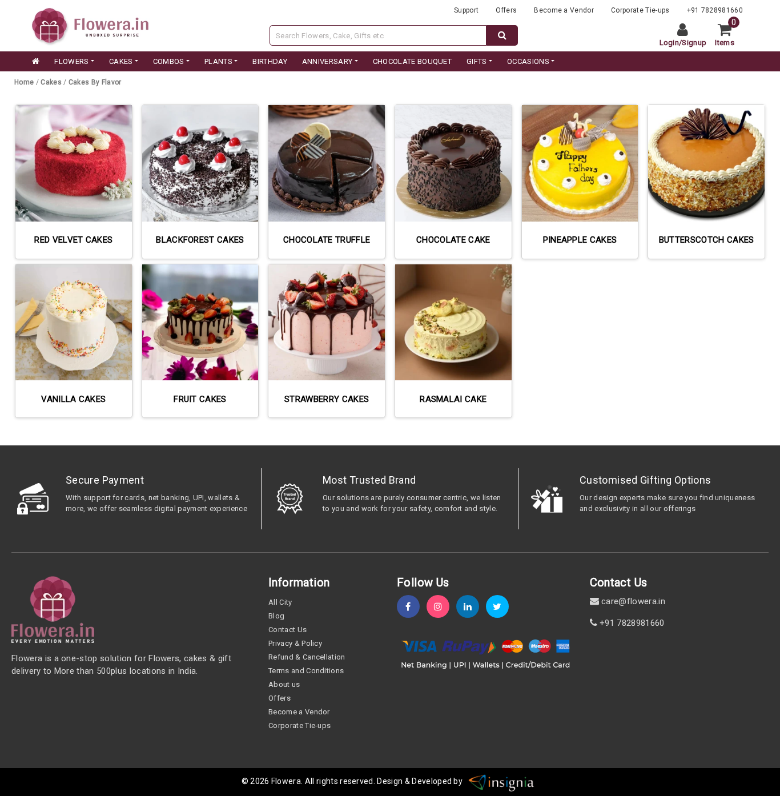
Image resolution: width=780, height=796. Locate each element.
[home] (35, 61)
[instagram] (441, 606)
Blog (276, 616)
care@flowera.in (632, 601)
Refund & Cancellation (306, 657)
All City (280, 602)
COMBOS (168, 61)
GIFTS (477, 61)
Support (466, 10)
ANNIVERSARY (327, 61)
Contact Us (287, 629)
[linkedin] (471, 606)
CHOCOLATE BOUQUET (412, 61)
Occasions (528, 61)
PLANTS (218, 61)
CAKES (121, 61)
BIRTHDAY (269, 61)
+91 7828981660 (715, 10)
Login (670, 42)
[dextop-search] (502, 35)
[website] (90, 24)
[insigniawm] (501, 781)
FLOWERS (71, 61)
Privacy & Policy (295, 643)
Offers (506, 10)
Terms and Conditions (306, 670)
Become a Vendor (564, 10)
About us (284, 684)
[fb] (412, 606)
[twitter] (501, 606)
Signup (694, 42)
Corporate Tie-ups (640, 10)
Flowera (286, 781)
